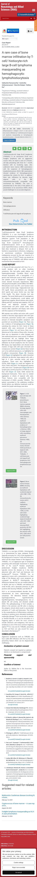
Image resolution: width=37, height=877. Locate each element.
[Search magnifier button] (34, 18)
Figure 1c (13, 330)
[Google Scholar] (25, 691)
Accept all (18, 872)
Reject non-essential (18, 867)
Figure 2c (9, 355)
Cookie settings (18, 862)
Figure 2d (26, 367)
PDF (31, 31)
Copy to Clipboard (9, 140)
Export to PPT (11, 470)
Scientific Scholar (12, 834)
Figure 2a (19, 349)
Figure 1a (22, 322)
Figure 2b (22, 353)
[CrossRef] (11, 691)
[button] (33, 10)
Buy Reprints (13, 31)
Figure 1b (30, 324)
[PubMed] (17, 691)
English (6, 38)
